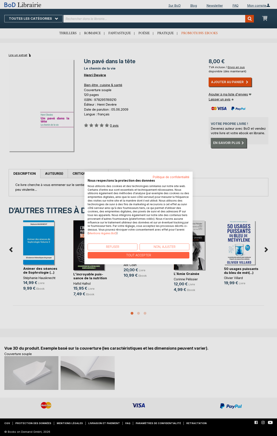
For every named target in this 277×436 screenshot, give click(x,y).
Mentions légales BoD (103, 233)
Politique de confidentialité (171, 177)
